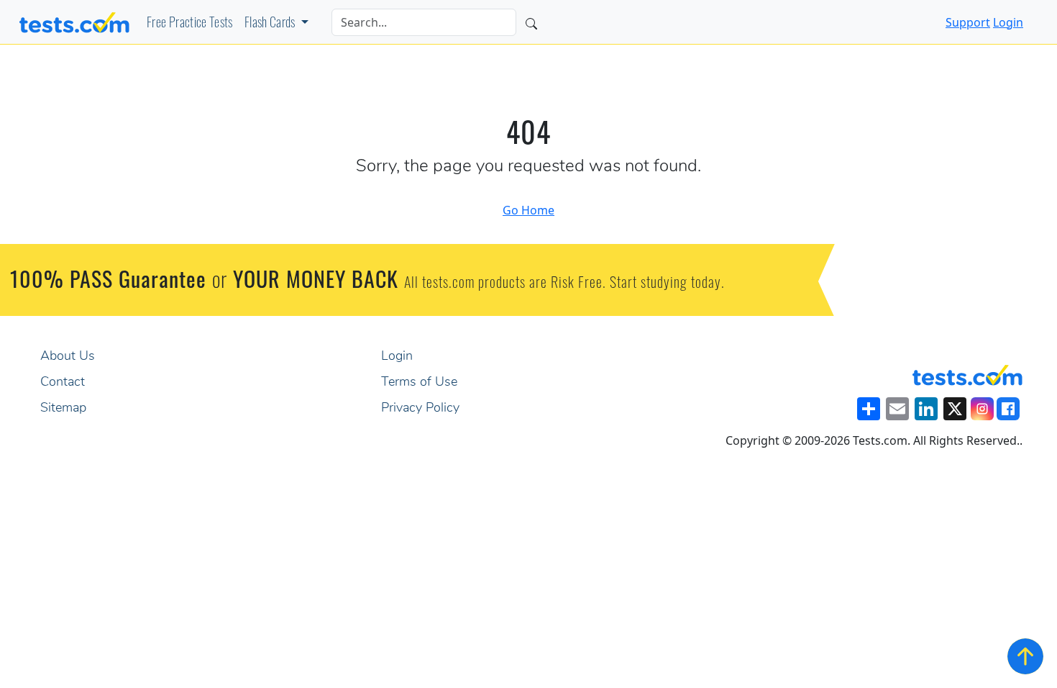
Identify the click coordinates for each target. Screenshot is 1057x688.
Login (1008, 22)
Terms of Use (419, 382)
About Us (67, 356)
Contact (62, 382)
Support (968, 22)
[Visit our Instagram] (982, 408)
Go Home (528, 210)
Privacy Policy (420, 408)
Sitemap (63, 408)
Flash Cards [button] (271, 24)
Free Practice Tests (190, 24)
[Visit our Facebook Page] (1008, 408)
